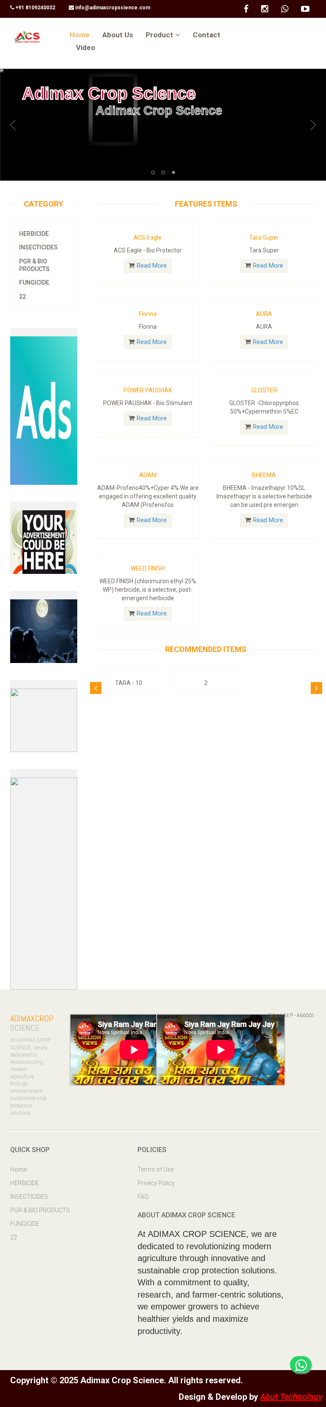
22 (22, 296)
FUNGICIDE (34, 282)
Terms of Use (156, 1169)
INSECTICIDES (38, 247)
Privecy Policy (156, 1183)
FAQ (143, 1196)
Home (18, 1169)
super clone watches (38, 23)
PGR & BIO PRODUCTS (34, 265)
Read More (152, 265)
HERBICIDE (34, 233)
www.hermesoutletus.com (52, 995)
